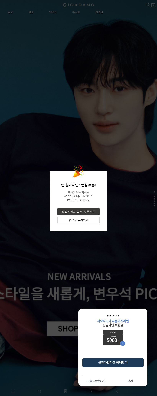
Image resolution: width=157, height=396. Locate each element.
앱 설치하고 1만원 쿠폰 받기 (78, 211)
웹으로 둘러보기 (78, 220)
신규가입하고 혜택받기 (113, 363)
